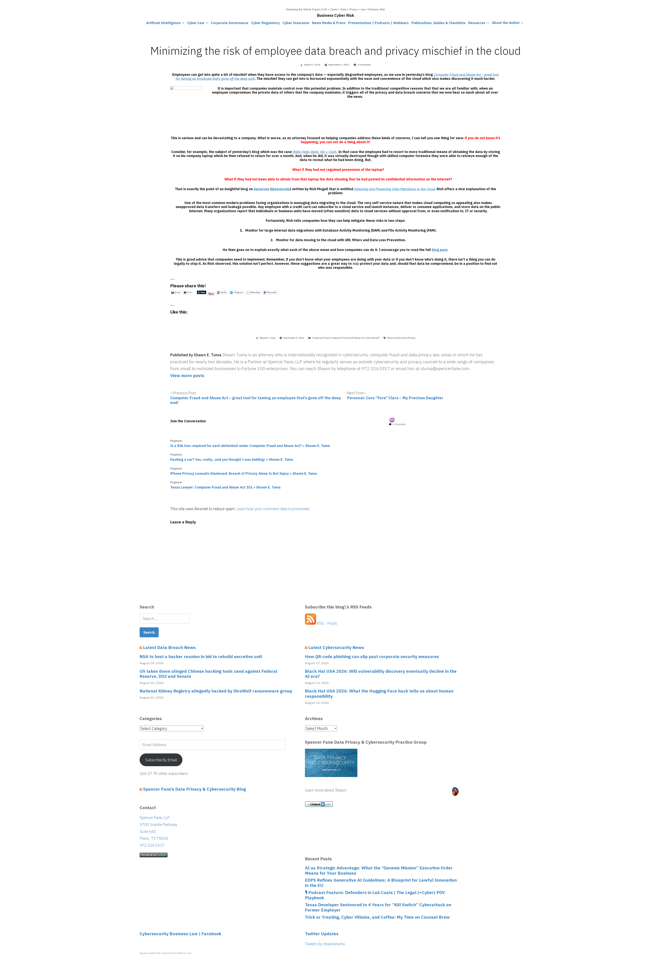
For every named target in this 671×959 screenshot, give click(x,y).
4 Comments (364, 64)
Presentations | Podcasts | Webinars (378, 23)
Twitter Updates (321, 933)
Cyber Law (195, 23)
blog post (439, 249)
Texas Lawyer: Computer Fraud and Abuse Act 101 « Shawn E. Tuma (225, 487)
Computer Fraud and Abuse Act (348, 337)
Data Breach (372, 337)
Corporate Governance (229, 23)
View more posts (187, 375)
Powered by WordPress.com (176, 953)
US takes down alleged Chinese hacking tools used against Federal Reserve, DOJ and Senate (208, 674)
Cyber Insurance (296, 23)
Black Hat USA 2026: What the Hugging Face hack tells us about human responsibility (379, 693)
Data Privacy (408, 337)
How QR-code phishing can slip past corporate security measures (372, 656)
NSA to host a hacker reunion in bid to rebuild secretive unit (201, 656)
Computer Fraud (321, 337)
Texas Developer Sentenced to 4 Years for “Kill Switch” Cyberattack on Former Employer (378, 907)
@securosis (281, 189)
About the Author (506, 23)
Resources (476, 23)
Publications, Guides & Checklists (439, 23)
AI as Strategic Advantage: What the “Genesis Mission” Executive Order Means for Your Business (379, 870)
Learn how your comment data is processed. (273, 508)
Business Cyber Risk (335, 15)
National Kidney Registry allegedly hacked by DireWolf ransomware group (216, 691)
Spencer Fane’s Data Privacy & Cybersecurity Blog (194, 789)
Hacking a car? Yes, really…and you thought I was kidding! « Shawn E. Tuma (231, 459)
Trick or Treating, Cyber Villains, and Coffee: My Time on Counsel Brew (377, 917)
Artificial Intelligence (163, 23)
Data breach (394, 337)
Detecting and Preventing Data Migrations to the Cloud (394, 189)
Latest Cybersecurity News (336, 647)
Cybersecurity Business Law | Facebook (180, 933)
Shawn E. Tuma (312, 64)
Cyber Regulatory (265, 23)
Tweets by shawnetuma (325, 943)
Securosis (261, 189)
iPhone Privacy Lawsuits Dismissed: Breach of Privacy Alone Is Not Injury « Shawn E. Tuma (243, 473)
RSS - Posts (326, 623)
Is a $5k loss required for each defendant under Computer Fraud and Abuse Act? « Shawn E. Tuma (250, 445)
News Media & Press (328, 23)
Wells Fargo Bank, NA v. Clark (315, 151)
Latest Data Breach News (169, 647)
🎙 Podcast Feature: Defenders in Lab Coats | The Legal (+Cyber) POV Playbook (375, 895)
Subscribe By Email (161, 759)
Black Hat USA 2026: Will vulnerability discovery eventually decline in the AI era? (381, 674)
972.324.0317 (152, 845)
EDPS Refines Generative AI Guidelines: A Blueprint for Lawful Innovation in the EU (381, 882)
